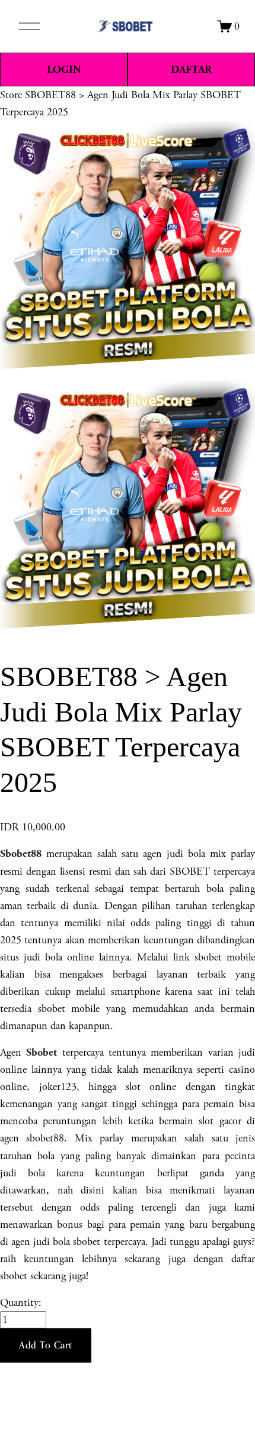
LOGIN (64, 69)
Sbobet (41, 1052)
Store (11, 95)
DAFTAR (191, 69)
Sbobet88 (21, 853)
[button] (45, 1345)
